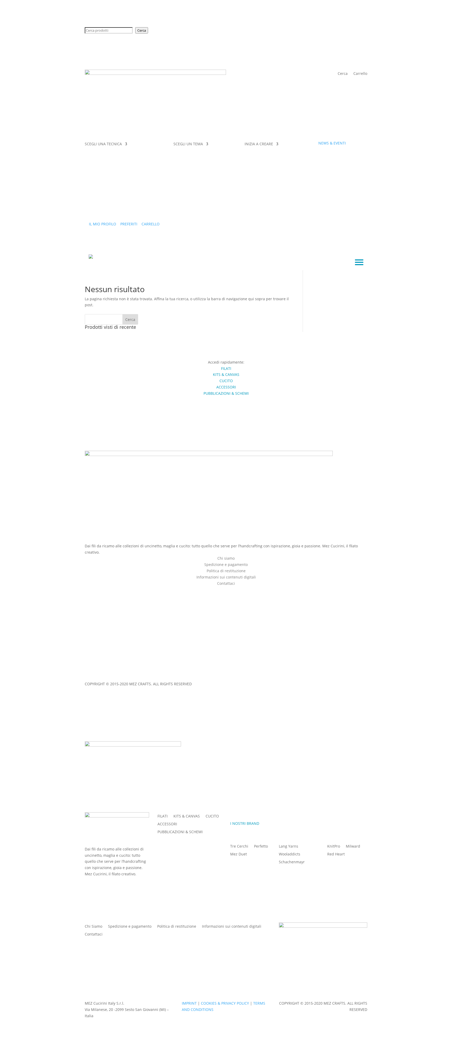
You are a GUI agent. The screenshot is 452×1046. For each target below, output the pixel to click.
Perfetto (261, 846)
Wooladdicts (289, 854)
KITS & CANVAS (186, 816)
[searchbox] (109, 30)
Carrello (360, 74)
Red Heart (336, 854)
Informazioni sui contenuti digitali (226, 577)
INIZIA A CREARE (259, 144)
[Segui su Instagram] (231, 590)
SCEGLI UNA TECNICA (103, 144)
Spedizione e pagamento (226, 564)
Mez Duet (238, 854)
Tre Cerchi (239, 846)
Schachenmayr (292, 862)
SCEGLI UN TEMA (188, 144)
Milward (353, 846)
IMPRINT (92, 673)
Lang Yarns (288, 846)
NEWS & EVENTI (332, 143)
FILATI (162, 816)
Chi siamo (226, 558)
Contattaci (94, 934)
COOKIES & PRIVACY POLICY (128, 673)
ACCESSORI (167, 824)
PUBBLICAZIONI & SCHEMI (180, 832)
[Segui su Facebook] (221, 590)
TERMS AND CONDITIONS (178, 673)
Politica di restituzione (226, 570)
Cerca (141, 30)
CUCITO (212, 816)
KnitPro (333, 846)
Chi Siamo (93, 927)
